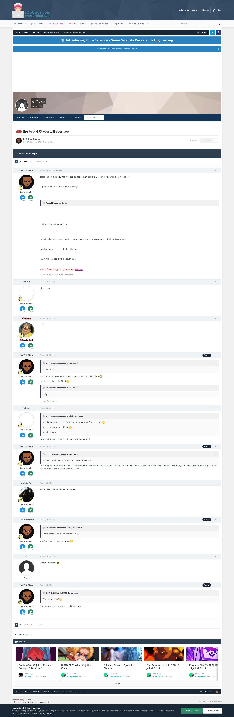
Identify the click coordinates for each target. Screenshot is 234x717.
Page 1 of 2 (41, 161)
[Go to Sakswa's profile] (26, 293)
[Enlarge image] (74, 259)
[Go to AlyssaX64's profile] (63, 675)
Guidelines (50, 713)
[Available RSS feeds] (217, 691)
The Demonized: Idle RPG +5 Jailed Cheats (163, 666)
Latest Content (101, 24)
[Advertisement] (117, 73)
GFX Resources (48, 117)
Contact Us (46, 702)
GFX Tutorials (33, 117)
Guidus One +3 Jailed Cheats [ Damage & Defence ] (35, 666)
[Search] (218, 23)
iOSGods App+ (57, 24)
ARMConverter (138, 24)
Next (26, 161)
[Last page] (31, 161)
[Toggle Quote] (44, 363)
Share (194, 140)
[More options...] (216, 170)
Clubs (121, 24)
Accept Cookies (193, 710)
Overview (20, 117)
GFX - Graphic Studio (94, 117)
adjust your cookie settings (22, 713)
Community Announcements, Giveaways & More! (117, 48)
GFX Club (38, 101)
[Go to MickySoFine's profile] (26, 494)
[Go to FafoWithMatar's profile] (19, 141)
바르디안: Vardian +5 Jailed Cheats (76, 666)
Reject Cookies (212, 710)
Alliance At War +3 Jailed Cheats (118, 666)
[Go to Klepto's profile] (26, 329)
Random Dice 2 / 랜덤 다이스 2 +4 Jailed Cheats (206, 666)
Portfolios (62, 117)
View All (117, 683)
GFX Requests (76, 117)
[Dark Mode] (219, 10)
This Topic (208, 24)
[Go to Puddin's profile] (21, 675)
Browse (20, 24)
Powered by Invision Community (210, 701)
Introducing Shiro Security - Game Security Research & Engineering (117, 40)
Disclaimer (38, 24)
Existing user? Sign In (188, 10)
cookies (33, 711)
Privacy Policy (20, 702)
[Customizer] (214, 10)
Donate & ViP (78, 24)
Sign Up (205, 10)
